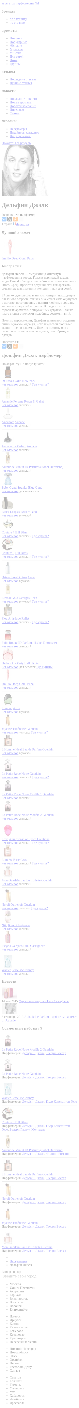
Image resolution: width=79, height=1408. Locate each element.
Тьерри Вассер (56, 1053)
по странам (17, 22)
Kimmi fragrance (19, 925)
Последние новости (23, 98)
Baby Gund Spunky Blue (18, 487)
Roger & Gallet (34, 401)
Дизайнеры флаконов (24, 132)
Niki (4, 925)
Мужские (16, 49)
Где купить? (40, 384)
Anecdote (8, 422)
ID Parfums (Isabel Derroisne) (44, 467)
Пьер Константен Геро (61, 1101)
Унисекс (15, 53)
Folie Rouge (9, 642)
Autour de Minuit (13, 467)
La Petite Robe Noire (15, 773)
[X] (9, 219)
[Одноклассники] (15, 219)
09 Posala (8, 381)
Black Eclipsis (11, 511)
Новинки (16, 38)
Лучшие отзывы (21, 83)
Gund (38, 487)
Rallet (25, 618)
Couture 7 (8, 532)
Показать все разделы (16, 143)
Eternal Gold (10, 598)
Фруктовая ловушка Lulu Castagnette (44, 1001)
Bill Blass (21, 532)
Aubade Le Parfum (14, 446)
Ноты (13, 60)
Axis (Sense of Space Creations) (29, 839)
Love (5, 839)
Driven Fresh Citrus (14, 577)
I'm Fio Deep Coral (14, 258)
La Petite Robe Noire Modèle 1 (22, 794)
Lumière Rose (11, 859)
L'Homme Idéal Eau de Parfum (22, 749)
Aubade (20, 422)
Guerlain (32, 728)
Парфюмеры (18, 129)
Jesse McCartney (23, 970)
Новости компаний (23, 106)
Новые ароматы (21, 102)
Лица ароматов (20, 136)
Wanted (6, 970)
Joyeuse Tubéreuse (14, 728)
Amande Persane (12, 401)
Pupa (30, 258)
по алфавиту (18, 19)
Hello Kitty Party (12, 663)
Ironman (7, 708)
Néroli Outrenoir (12, 904)
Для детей (16, 56)
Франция (22, 224)
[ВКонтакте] (4, 219)
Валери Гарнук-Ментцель (27, 1129)
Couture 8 (8, 553)
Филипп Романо (57, 1153)
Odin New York (25, 381)
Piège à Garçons (12, 945)
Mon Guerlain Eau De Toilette (21, 880)
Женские (16, 45)
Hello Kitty (31, 663)
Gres (23, 859)
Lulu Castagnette (34, 945)
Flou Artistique (11, 618)
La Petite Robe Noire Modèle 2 (22, 815)
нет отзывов (10, 384)
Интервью (17, 109)
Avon (31, 577)
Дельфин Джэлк (33, 1053)
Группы (15, 63)
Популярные (18, 42)
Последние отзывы (23, 79)
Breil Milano (29, 511)
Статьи (14, 113)
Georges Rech (28, 598)
